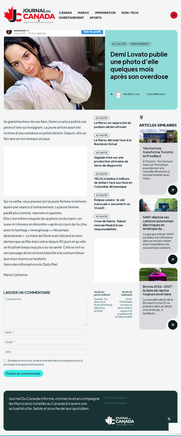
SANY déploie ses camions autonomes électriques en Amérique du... (158, 223)
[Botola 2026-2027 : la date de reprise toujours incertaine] (158, 274)
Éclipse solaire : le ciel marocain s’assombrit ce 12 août (112, 204)
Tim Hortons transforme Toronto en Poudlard (158, 152)
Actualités (119, 44)
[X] (169, 419)
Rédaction (133, 94)
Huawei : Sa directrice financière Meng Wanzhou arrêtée (103, 304)
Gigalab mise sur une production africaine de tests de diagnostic (111, 161)
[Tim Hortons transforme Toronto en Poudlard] (158, 136)
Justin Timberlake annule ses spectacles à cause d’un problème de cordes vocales (123, 307)
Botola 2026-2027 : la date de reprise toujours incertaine (158, 290)
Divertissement (139, 44)
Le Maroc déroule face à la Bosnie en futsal (112, 142)
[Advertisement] (45, 171)
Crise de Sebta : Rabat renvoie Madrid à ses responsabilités (110, 225)
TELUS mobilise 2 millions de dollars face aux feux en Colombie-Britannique (113, 182)
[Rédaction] (119, 94)
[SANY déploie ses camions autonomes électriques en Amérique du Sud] (158, 205)
